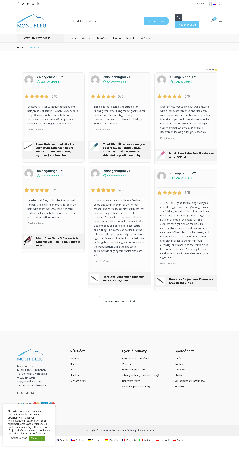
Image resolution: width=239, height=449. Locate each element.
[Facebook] (18, 4)
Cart (72, 369)
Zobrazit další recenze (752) (119, 301)
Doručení (102, 38)
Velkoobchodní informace (190, 380)
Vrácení (126, 364)
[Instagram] (28, 4)
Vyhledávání (157, 21)
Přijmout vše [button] (37, 438)
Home (73, 38)
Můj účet (75, 364)
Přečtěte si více (17, 438)
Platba (117, 38)
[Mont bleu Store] (40, 21)
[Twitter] (22, 4)
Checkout (75, 375)
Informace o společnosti (136, 358)
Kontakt (131, 38)
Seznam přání (78, 380)
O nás (145, 38)
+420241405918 (187, 24)
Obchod (87, 38)
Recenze (180, 386)
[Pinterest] (33, 4)
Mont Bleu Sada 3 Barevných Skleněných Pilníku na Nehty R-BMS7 (58, 241)
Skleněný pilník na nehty (136, 386)
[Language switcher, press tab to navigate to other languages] (216, 4)
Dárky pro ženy (131, 380)
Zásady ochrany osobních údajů (141, 375)
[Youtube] (38, 4)
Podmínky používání (133, 369)
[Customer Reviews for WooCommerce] (215, 69)
